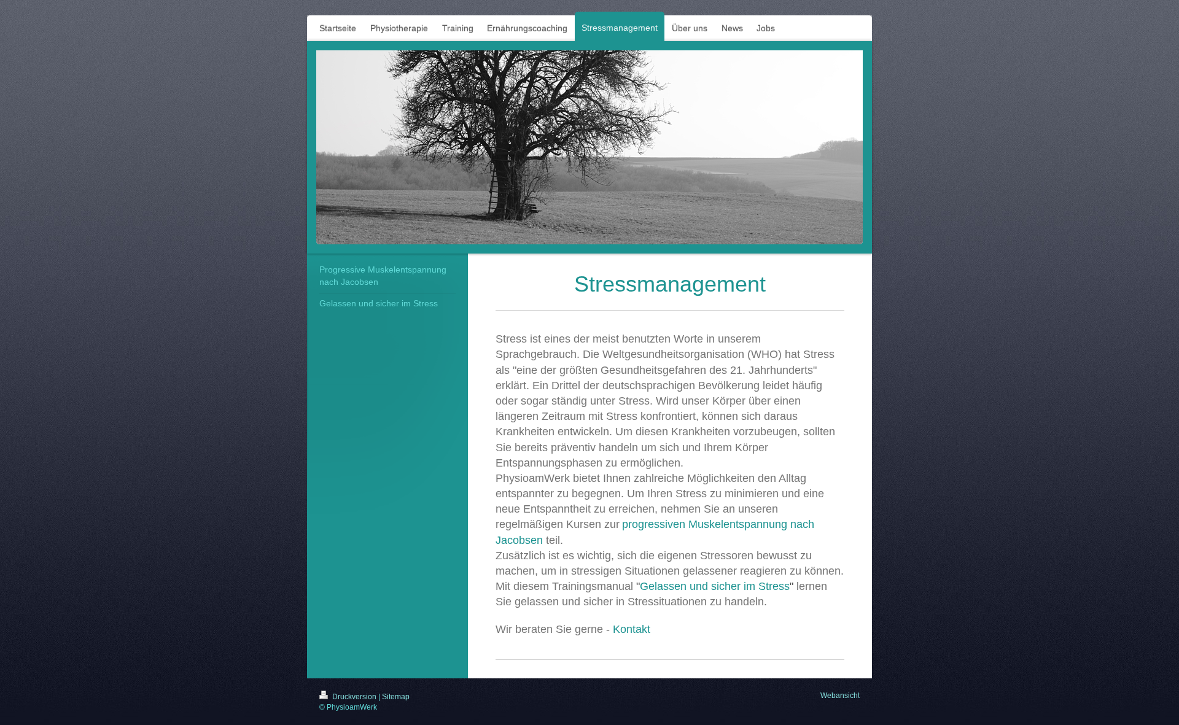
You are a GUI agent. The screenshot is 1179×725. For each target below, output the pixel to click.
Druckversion (354, 696)
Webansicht (840, 695)
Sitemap (396, 696)
